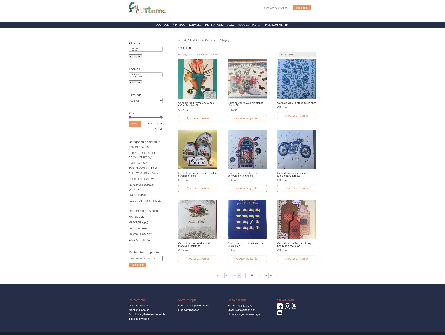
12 (261, 275)
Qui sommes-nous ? (141, 305)
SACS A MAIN (137, 239)
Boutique (162, 25)
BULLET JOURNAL (140, 173)
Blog (230, 25)
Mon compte (274, 25)
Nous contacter (249, 25)
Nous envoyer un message (244, 314)
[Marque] (145, 48)
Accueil (182, 40)
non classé (135, 228)
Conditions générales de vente (147, 314)
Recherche (302, 7)
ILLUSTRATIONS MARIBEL (145, 200)
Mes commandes (188, 309)
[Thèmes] (145, 74)
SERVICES (195, 25)
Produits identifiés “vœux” (204, 40)
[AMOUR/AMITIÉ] (145, 77)
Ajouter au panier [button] (198, 118)
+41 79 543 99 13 (242, 305)
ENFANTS (135, 195)
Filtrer (134, 123)
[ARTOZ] (145, 51)
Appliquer (135, 56)
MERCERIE (135, 222)
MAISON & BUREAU (141, 211)
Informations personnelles (194, 305)
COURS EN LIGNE (139, 179)
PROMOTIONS (137, 234)
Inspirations (214, 25)
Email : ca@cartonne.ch (242, 309)
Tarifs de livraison (139, 318)
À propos (179, 25)
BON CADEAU (137, 147)
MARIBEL (134, 216)
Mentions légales (139, 309)
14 (271, 275)
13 (266, 275)
